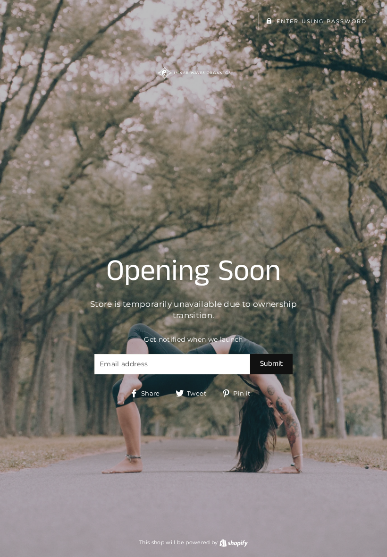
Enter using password (322, 21)
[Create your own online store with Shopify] (233, 542)
